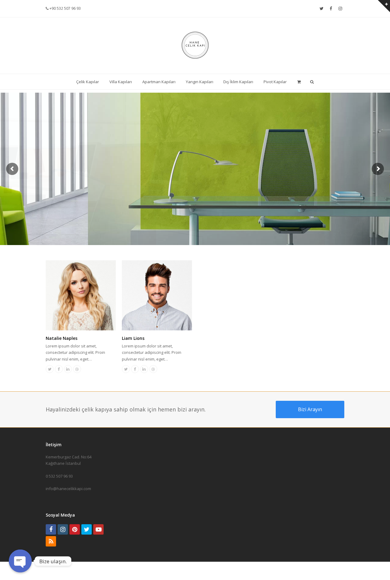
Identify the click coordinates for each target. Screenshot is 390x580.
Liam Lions (133, 338)
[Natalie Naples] (81, 327)
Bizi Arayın (310, 409)
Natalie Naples (61, 338)
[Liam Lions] (157, 327)
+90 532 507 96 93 (64, 8)
